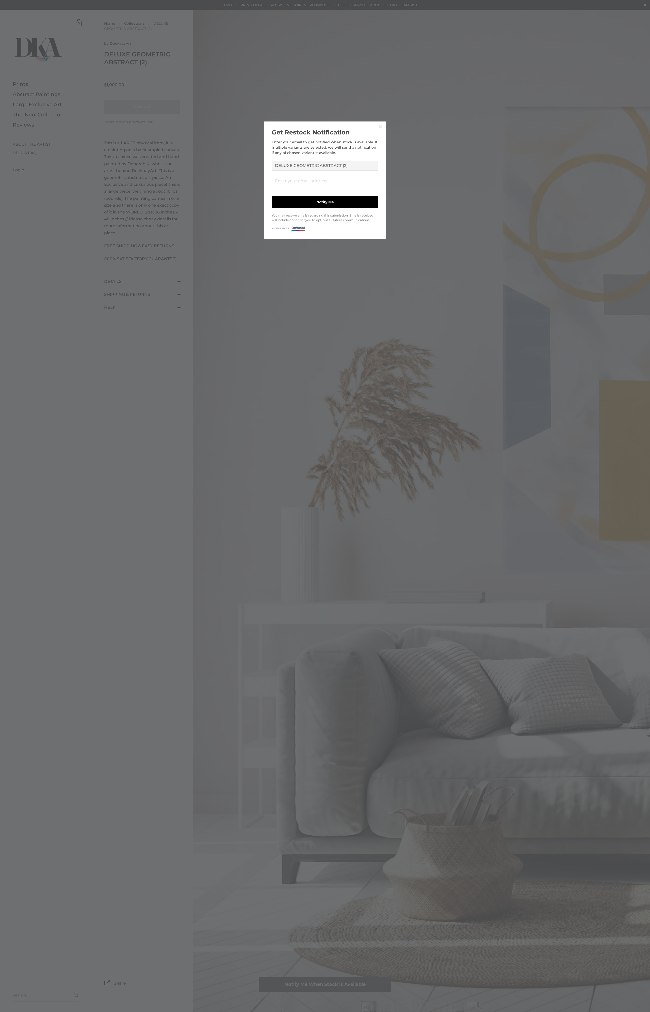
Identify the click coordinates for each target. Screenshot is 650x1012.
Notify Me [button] (325, 202)
